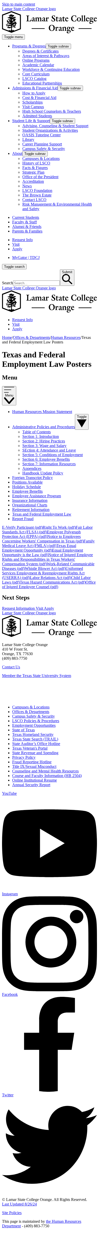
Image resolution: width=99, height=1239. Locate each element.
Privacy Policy (24, 757)
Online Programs (36, 60)
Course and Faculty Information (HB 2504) (47, 775)
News (27, 186)
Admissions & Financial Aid (35, 88)
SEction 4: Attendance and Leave (49, 450)
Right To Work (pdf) (59, 527)
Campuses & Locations (41, 158)
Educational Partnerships (42, 83)
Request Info (22, 240)
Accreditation (33, 181)
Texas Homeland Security (33, 734)
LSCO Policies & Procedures (35, 721)
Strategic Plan (33, 172)
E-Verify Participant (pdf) (22, 527)
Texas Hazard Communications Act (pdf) (53, 582)
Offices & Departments (31, 337)
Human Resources (65, 337)
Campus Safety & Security (43, 148)
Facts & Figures (35, 168)
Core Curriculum (36, 74)
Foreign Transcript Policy (32, 477)
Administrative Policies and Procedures (43, 427)
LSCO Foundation (37, 190)
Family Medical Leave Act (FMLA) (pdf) (48, 543)
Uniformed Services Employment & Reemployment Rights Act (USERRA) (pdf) (43, 573)
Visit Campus (33, 107)
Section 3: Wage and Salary (44, 445)
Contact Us (11, 667)
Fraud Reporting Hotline (32, 762)
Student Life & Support (31, 121)
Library (28, 139)
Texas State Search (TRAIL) (35, 739)
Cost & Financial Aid (39, 97)
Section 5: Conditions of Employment (52, 455)
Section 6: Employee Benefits (46, 459)
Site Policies (12, 1213)
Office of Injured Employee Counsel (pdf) (49, 584)
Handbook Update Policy (42, 473)
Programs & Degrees (29, 46)
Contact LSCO (34, 199)
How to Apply (33, 93)
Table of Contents (36, 432)
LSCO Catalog (34, 78)
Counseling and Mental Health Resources (45, 771)
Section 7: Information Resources (49, 464)
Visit (16, 244)
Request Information (19, 608)
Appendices (31, 468)
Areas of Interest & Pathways (45, 56)
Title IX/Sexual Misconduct (34, 766)
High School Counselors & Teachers (51, 111)
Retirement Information (31, 509)
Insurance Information (29, 500)
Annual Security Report (31, 785)
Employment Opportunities (34, 725)
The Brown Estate (37, 195)
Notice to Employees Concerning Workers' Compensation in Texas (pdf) (43, 538)
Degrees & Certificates (40, 51)
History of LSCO (36, 163)
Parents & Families (27, 231)
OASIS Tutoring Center (41, 135)
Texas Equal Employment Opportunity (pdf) (39, 547)
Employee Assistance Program (36, 496)
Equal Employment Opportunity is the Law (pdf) (42, 552)
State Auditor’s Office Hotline (36, 743)
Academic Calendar (38, 65)
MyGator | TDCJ (26, 257)
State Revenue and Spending (35, 753)
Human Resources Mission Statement (42, 411)
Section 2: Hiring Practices (43, 441)
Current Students (25, 217)
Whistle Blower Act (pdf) (45, 568)
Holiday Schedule (26, 487)
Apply (17, 249)
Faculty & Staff (24, 222)
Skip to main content (18, 4)
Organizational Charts (29, 505)
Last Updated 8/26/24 (19, 1204)
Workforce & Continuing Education (51, 69)
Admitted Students (37, 116)
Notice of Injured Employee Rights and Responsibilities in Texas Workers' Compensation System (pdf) (47, 559)
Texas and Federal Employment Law (41, 514)
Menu (9, 395)
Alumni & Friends (26, 226)
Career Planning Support (42, 144)
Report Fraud (23, 519)
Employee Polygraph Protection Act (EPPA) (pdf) (41, 534)
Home (7, 337)
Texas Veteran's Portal (29, 748)
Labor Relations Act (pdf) (50, 577)
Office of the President (40, 177)
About (17, 153)
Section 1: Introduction (40, 436)
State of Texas (23, 730)
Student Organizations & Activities (50, 130)
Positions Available (27, 482)
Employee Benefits (27, 491)
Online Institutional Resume (34, 780)
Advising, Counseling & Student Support (55, 126)
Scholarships (32, 102)
